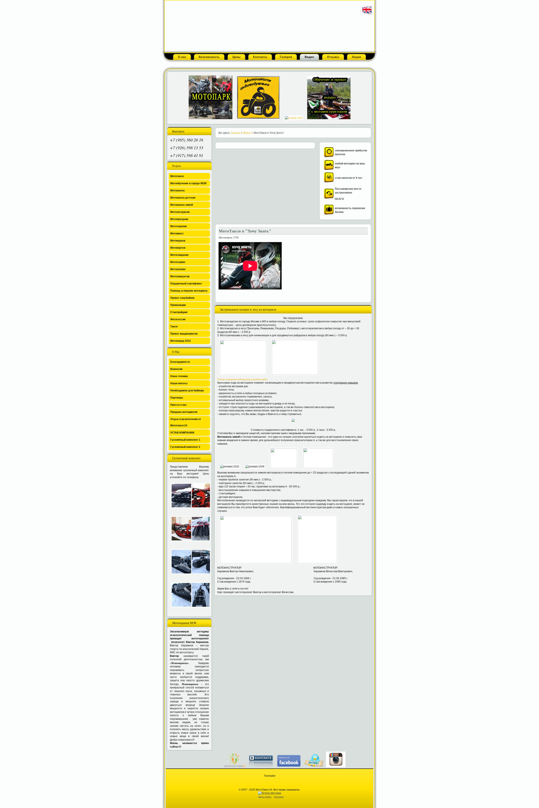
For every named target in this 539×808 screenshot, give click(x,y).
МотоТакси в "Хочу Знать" (245, 231)
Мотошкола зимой (181, 204)
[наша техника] (328, 169)
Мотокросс (177, 233)
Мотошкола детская (182, 197)
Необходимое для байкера (187, 390)
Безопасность (209, 57)
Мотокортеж (177, 247)
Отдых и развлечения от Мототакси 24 (185, 422)
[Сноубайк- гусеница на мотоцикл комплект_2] (199, 495)
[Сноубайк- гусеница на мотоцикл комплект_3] (179, 528)
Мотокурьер (177, 240)
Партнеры (176, 397)
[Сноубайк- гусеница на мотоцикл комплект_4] (199, 528)
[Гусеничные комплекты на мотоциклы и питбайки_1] (179, 561)
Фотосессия (177, 319)
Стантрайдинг (179, 312)
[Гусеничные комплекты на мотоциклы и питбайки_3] (179, 594)
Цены (236, 57)
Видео (309, 57)
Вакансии (176, 369)
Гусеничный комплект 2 (185, 446)
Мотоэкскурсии (179, 212)
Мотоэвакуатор (179, 276)
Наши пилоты (178, 383)
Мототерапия (178, 226)
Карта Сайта (264, 797)
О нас (182, 57)
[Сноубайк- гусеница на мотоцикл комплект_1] (179, 495)
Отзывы (333, 57)
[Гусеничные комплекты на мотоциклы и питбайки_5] (199, 594)
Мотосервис (177, 262)
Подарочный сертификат (186, 283)
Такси (173, 326)
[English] (367, 14)
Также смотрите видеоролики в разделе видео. (242, 379)
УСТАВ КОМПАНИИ (182, 432)
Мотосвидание (179, 254)
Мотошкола (177, 190)
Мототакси (177, 176)
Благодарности (180, 361)
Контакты (260, 57)
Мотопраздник (179, 219)
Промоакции (178, 305)
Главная (235, 133)
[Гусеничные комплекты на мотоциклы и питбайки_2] (199, 561)
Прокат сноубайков (182, 297)
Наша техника (179, 376)
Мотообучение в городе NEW (188, 183)
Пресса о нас (178, 404)
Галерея (286, 57)
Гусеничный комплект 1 (185, 439)
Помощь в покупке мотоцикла (188, 290)
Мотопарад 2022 (180, 340)
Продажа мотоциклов (183, 412)
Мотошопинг (178, 269)
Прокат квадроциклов (183, 333)
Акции (356, 57)
